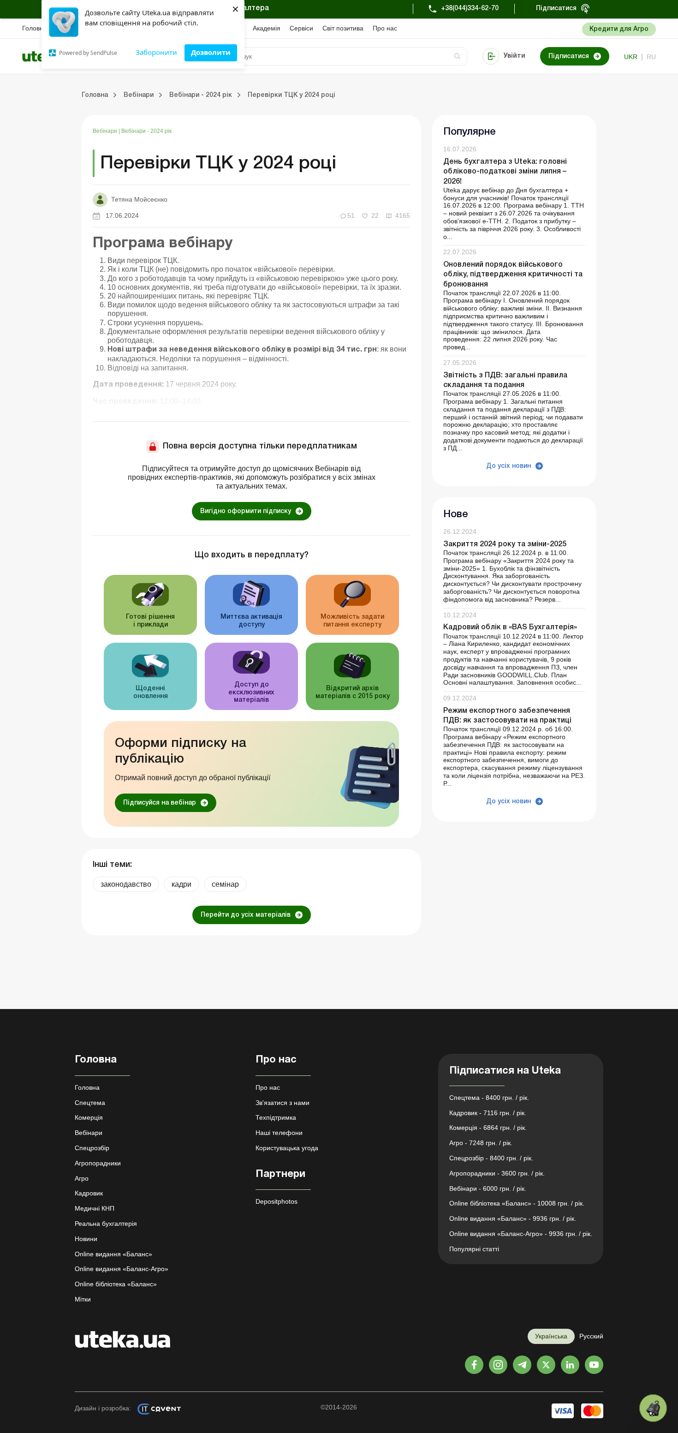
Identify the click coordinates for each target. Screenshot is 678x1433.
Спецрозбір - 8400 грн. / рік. (491, 1158)
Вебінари (106, 131)
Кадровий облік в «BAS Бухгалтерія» (510, 628)
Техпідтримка (276, 1117)
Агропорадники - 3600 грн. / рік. (497, 1173)
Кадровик (89, 1193)
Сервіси (301, 28)
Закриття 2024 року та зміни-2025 (504, 544)
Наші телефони (279, 1132)
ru (651, 56)
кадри (181, 884)
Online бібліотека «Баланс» (116, 1284)
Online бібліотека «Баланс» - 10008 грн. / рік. (516, 1203)
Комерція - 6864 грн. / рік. (488, 1127)
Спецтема (90, 1102)
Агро (82, 1178)
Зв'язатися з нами (282, 1102)
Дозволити (211, 52)
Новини (86, 1238)
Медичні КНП (94, 1208)
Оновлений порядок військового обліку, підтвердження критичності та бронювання (513, 274)
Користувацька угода (287, 1148)
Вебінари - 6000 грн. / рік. (487, 1188)
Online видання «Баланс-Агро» (121, 1268)
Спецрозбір (92, 1148)
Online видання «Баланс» (113, 1254)
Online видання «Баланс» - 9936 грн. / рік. (512, 1218)
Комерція (89, 1117)
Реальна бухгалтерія (106, 1223)
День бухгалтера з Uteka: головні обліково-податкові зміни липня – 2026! (505, 172)
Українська (551, 1336)
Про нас (385, 28)
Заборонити (156, 52)
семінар (225, 884)
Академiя (266, 28)
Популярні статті (474, 1249)
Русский (591, 1336)
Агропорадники (98, 1163)
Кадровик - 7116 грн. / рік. (487, 1113)
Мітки (83, 1299)
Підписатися (556, 9)
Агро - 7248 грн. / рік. (480, 1142)
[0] (653, 1408)
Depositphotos (276, 1201)
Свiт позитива (342, 28)
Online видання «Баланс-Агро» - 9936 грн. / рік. (520, 1233)
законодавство (126, 884)
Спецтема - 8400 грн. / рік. (489, 1097)
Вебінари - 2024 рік (146, 131)
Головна (34, 28)
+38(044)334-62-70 (470, 9)
